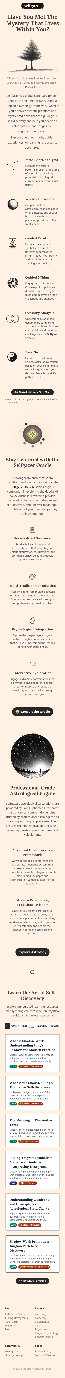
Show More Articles (32, 1281)
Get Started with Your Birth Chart (32, 392)
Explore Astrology (32, 952)
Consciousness (44, 1337)
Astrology (15, 1026)
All (7, 1026)
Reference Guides (15, 1314)
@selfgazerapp (14, 1355)
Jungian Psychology (46, 1333)
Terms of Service (45, 1355)
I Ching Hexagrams (16, 1318)
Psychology (42, 1026)
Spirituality (54, 1026)
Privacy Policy (43, 1351)
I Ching (31, 1025)
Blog (7, 1329)
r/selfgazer (11, 1351)
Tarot (24, 1026)
